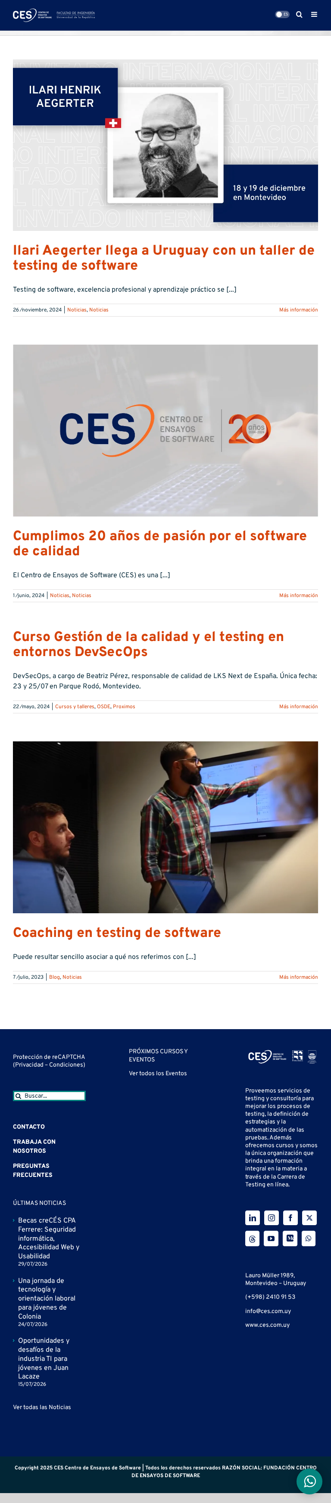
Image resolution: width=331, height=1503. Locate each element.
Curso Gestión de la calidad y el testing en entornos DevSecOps (148, 645)
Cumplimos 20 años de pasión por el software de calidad (160, 544)
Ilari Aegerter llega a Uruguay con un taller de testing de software (164, 259)
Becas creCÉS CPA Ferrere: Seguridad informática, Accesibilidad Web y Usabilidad (48, 1239)
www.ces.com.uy (267, 1325)
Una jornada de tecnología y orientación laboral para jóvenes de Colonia (46, 1299)
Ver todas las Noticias (42, 1407)
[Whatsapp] (308, 1238)
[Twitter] (309, 1217)
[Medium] (290, 1238)
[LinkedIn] (252, 1217)
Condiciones (66, 1065)
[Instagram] (271, 1217)
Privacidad (30, 1065)
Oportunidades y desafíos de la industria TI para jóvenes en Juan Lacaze (43, 1359)
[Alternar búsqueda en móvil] (299, 14)
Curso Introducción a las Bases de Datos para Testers (161, 1246)
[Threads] (252, 1238)
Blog (54, 977)
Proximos (124, 706)
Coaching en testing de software (117, 933)
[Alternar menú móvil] (314, 14)
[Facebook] (290, 1217)
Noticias (77, 310)
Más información (298, 310)
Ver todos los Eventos (158, 1298)
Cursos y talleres (74, 706)
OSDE (103, 706)
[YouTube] (271, 1238)
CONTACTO (29, 1127)
